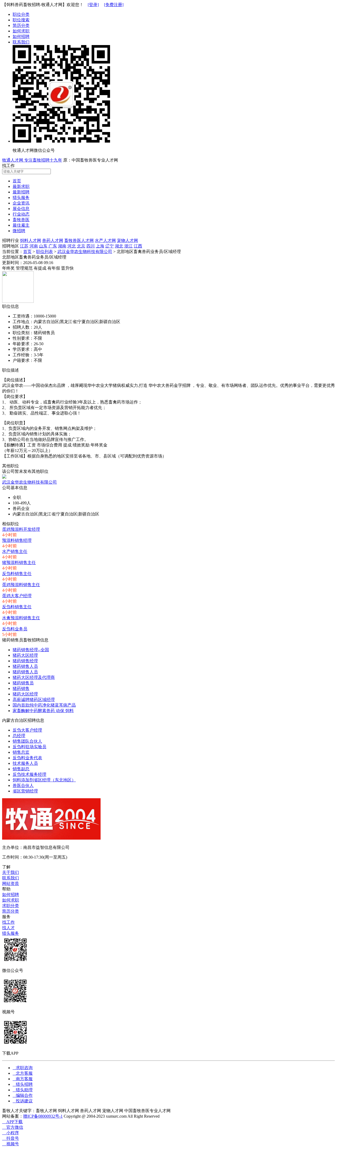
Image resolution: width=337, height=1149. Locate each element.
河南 (33, 246)
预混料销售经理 (17, 540)
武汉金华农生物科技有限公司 (84, 251)
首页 (27, 251)
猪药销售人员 (25, 666)
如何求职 (21, 31)
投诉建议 (23, 1101)
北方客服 (23, 1073)
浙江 (128, 246)
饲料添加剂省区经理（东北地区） (44, 780)
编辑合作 (23, 1095)
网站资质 (10, 883)
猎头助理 (23, 1090)
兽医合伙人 (23, 785)
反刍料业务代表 (27, 758)
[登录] (93, 4)
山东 (43, 246)
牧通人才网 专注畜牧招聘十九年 (32, 160)
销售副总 (21, 769)
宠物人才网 (127, 240)
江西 (138, 246)
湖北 (119, 246)
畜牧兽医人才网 (79, 240)
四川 (90, 246)
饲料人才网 (30, 240)
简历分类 (21, 25)
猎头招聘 (23, 1084)
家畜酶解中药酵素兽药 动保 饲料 (43, 710)
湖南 (62, 246)
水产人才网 (105, 240)
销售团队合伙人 (27, 741)
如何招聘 (21, 36)
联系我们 (21, 42)
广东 (52, 246)
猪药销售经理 (25, 661)
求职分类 (10, 905)
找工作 (8, 922)
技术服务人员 (25, 763)
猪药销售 (21, 688)
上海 (100, 246)
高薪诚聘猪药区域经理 (34, 699)
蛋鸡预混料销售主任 (21, 584)
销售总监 (21, 752)
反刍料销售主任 (17, 573)
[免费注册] (113, 4)
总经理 (19, 735)
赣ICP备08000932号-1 (43, 1116)
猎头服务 (10, 933)
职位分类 (21, 14)
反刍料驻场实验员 (29, 746)
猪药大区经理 (25, 655)
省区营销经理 (25, 791)
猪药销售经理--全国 (31, 649)
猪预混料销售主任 (19, 562)
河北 (71, 246)
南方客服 (23, 1079)
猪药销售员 (23, 683)
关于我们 (10, 872)
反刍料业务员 (14, 629)
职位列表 (44, 251)
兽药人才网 (52, 240)
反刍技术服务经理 (29, 774)
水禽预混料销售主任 (21, 618)
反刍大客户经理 (27, 730)
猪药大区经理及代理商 (34, 677)
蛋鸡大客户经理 (17, 595)
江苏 (24, 246)
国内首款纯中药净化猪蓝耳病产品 (44, 705)
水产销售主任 (14, 551)
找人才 (8, 928)
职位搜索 (21, 20)
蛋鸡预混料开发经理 (21, 529)
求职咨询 (23, 1067)
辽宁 (109, 246)
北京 (81, 246)
